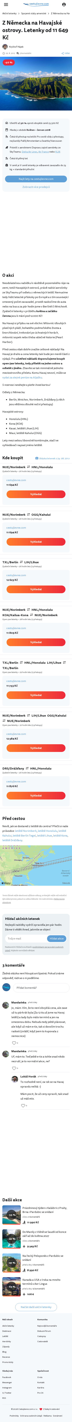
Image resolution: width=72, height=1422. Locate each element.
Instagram (7, 1387)
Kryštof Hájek (16, 47)
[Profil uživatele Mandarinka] (5, 1005)
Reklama (48, 1415)
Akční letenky (9, 13)
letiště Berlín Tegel (24, 836)
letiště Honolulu (47, 831)
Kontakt (40, 1382)
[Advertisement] (36, 233)
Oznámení (57, 1415)
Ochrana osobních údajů (31, 1415)
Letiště (5, 1336)
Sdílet (67, 53)
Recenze (6, 1357)
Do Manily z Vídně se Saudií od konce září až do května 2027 (44, 1234)
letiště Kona (60, 836)
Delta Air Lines (29, 152)
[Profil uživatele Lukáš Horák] (14, 1079)
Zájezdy (6, 1346)
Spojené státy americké (33, 13)
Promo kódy (7, 1362)
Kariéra (40, 1387)
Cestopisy (41, 1336)
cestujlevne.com (16, 480)
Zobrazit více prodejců (36, 187)
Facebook (6, 1377)
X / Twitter (6, 1393)
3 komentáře (25, 53)
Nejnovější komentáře (47, 1326)
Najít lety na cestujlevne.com (36, 179)
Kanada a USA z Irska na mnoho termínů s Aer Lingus (41, 1282)
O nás (39, 1377)
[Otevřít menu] (7, 4)
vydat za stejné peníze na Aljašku (22, 378)
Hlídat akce (57, 939)
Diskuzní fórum (44, 1331)
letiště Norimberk (26, 831)
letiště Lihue (44, 836)
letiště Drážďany (12, 840)
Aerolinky (6, 1341)
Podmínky (14, 1415)
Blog (4, 1352)
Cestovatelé (42, 1341)
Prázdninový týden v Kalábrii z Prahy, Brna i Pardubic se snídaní (44, 1210)
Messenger (7, 1382)
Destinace (6, 1331)
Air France (43, 152)
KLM (57, 152)
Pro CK (40, 1393)
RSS (4, 1398)
